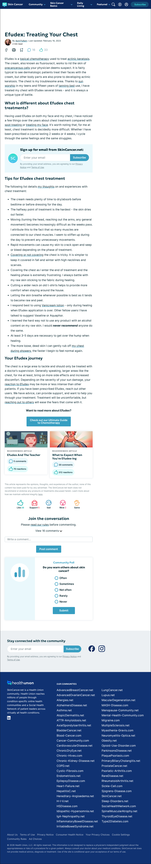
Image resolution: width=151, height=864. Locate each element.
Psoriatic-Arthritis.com (117, 771)
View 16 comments (47, 530)
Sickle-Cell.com (112, 786)
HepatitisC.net (66, 791)
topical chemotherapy (34, 59)
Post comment (48, 549)
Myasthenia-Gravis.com (117, 730)
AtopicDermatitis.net (70, 715)
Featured (102, 4)
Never (63, 601)
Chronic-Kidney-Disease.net (76, 761)
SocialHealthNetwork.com (119, 806)
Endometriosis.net (69, 776)
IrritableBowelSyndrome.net (75, 826)
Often (63, 578)
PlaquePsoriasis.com (115, 755)
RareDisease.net (112, 776)
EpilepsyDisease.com (71, 781)
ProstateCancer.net (114, 766)
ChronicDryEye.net (69, 750)
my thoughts (46, 186)
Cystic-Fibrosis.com (70, 771)
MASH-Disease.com (115, 705)
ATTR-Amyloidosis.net (71, 720)
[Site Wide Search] (113, 4)
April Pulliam (21, 40)
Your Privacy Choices (98, 834)
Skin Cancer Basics (57, 4)
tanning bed (67, 85)
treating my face (37, 125)
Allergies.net (65, 700)
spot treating (14, 125)
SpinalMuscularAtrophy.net (119, 811)
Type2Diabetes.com (115, 821)
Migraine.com (111, 720)
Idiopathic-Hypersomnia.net (75, 811)
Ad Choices (35, 838)
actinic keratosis (78, 59)
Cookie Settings (121, 834)
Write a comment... (19, 539)
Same (75, 504)
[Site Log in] (126, 4)
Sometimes (66, 583)
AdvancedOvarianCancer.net (76, 695)
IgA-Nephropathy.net (71, 816)
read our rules (40, 524)
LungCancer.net (112, 690)
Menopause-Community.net (120, 710)
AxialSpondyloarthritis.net (74, 725)
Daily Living (80, 4)
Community (36, 4)
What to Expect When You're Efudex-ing (67, 456)
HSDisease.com (67, 806)
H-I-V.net (63, 801)
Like (19, 504)
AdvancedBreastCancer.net (75, 690)
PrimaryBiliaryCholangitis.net (121, 761)
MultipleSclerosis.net (115, 725)
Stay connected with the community (36, 641)
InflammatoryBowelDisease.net (77, 821)
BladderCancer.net (69, 730)
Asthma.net (64, 710)
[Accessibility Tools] (120, 4)
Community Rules (17, 838)
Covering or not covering (27, 255)
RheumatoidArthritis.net (117, 781)
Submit (63, 610)
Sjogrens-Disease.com (117, 791)
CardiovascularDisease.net (74, 745)
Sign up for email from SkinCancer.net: (52, 150)
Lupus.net (108, 695)
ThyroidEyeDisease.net (117, 816)
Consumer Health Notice (69, 834)
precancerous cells (17, 68)
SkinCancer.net (112, 796)
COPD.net (63, 766)
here (40, 494)
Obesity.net (109, 740)
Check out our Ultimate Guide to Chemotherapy (49, 421)
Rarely (63, 595)
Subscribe (79, 157)
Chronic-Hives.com (69, 755)
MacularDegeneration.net (118, 700)
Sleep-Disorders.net (115, 801)
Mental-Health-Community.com (123, 715)
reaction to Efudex (17, 384)
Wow (61, 504)
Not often (65, 589)
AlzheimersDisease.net (72, 705)
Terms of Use (37, 167)
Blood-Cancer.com (69, 735)
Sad (47, 504)
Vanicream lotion (53, 305)
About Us (12, 834)
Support (34, 504)
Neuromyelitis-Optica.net (118, 735)
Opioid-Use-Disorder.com (119, 745)
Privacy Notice (70, 656)
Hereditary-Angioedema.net (75, 796)
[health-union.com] (20, 683)
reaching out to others (19, 402)
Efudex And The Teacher (23, 455)
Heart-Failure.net (68, 786)
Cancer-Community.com (73, 740)
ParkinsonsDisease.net (117, 750)
